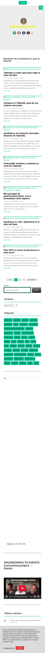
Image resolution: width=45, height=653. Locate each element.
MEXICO (29, 346)
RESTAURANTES (20, 354)
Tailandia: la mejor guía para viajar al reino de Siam (22, 74)
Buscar (6, 285)
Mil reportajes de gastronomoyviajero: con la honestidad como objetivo (17, 196)
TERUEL (7, 363)
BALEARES (8, 324)
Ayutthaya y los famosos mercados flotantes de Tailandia (21, 134)
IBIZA (27, 342)
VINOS (36, 363)
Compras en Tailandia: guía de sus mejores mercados (21, 104)
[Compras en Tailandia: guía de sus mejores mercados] (22, 98)
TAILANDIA (8, 359)
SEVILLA (31, 354)
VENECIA (22, 363)
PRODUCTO (8, 354)
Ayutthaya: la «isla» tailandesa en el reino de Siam (21, 223)
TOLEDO (15, 363)
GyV (22, 78)
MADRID (13, 346)
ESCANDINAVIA (27, 333)
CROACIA (29, 329)
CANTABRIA (33, 324)
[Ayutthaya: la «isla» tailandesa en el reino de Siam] (21, 218)
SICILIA (38, 354)
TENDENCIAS (30, 359)
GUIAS (13, 342)
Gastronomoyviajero (22, 26)
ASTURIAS (33, 320)
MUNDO (37, 346)
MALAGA (21, 346)
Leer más (7, 91)
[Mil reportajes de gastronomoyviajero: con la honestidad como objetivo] (22, 189)
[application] (22, 588)
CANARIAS (23, 324)
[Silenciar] (35, 597)
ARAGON (25, 320)
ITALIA (33, 342)
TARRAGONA (18, 359)
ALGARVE (17, 320)
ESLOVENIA (8, 337)
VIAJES (30, 363)
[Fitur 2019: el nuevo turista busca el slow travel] (20, 246)
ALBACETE (8, 320)
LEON (6, 346)
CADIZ (15, 324)
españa (24, 337)
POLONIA (24, 350)
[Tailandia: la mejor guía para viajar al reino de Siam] (22, 69)
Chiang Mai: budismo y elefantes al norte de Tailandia (21, 164)
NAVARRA (7, 350)
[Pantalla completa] (38, 597)
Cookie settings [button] (8, 648)
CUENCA (17, 333)
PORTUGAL (33, 350)
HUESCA (21, 342)
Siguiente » (32, 280)
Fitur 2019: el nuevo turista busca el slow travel (21, 251)
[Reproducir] (7, 597)
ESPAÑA (17, 337)
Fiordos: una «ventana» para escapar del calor (25, 620)
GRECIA (7, 342)
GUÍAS (23, 3)
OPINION (16, 350)
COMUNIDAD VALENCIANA (14, 329)
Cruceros (8, 333)
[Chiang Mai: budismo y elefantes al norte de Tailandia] (22, 158)
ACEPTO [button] (20, 648)
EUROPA (32, 337)
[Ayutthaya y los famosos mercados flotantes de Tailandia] (22, 128)
